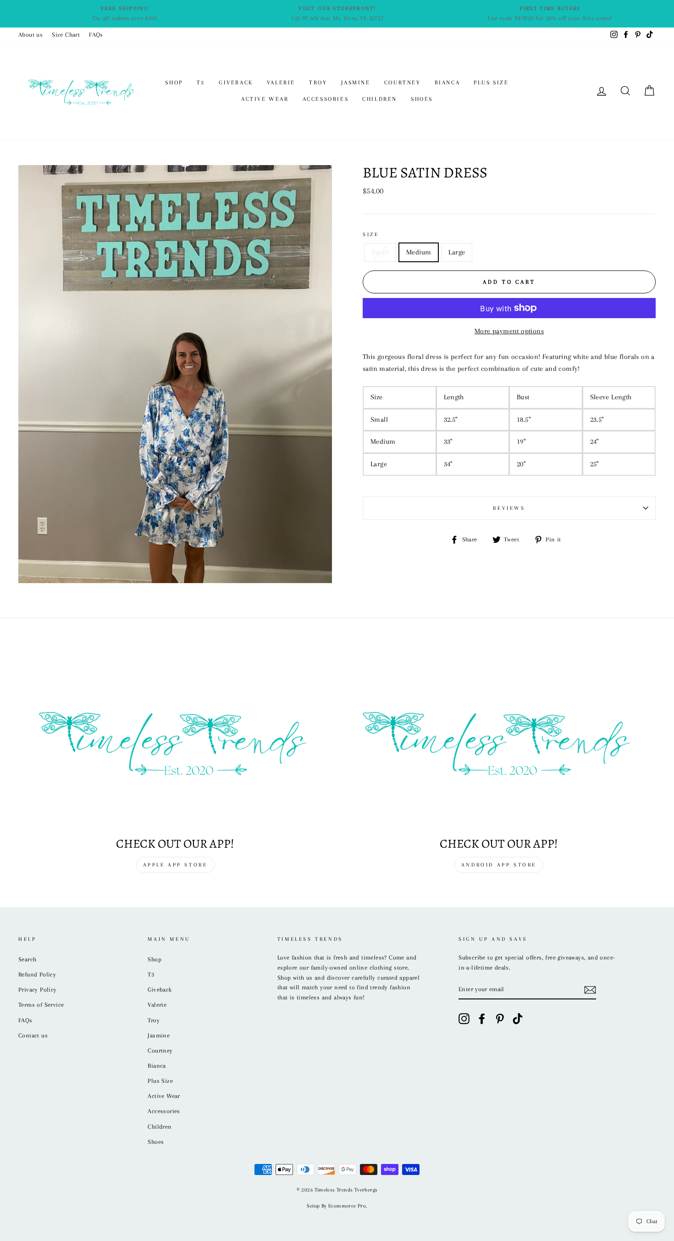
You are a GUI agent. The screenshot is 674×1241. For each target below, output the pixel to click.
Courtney (402, 82)
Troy (318, 82)
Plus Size (491, 82)
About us (30, 34)
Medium (418, 252)
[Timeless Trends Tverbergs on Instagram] (464, 1018)
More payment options (509, 331)
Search (27, 959)
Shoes (422, 99)
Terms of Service (41, 1004)
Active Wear (265, 99)
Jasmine (355, 82)
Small (380, 252)
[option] (124, 14)
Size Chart (66, 34)
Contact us (33, 1035)
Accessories (326, 99)
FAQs (96, 34)
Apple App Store (175, 865)
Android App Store (498, 865)
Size (371, 234)
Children (379, 99)
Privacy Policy (37, 989)
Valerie (281, 82)
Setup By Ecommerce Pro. (337, 1206)
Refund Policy (37, 974)
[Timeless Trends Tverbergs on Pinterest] (499, 1018)
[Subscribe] (590, 990)
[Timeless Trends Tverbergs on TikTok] (517, 1018)
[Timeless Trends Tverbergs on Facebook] (481, 1018)
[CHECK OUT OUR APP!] (499, 740)
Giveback (236, 82)
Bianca (447, 82)
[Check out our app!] (175, 740)
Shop (173, 82)
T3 (201, 82)
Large (456, 252)
